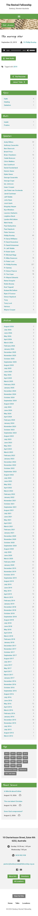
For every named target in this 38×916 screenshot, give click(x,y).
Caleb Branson (9, 158)
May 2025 (7, 375)
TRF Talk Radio (10, 773)
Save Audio (9, 58)
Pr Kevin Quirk (9, 252)
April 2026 (8, 339)
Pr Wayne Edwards (11, 277)
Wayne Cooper (9, 310)
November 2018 (10, 610)
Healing (7, 102)
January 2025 (9, 388)
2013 (13, 754)
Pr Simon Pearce (10, 271)
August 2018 (9, 620)
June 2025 (8, 372)
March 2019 (8, 597)
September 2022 (10, 472)
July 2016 (7, 697)
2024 (7, 766)
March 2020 (8, 559)
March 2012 (8, 736)
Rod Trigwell (9, 287)
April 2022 (8, 488)
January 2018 (9, 642)
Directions (25, 876)
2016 (7, 758)
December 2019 (10, 568)
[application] (19, 50)
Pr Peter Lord (9, 261)
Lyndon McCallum (11, 219)
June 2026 (8, 333)
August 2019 (9, 581)
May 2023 (7, 446)
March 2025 (8, 381)
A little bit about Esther (12, 791)
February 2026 (9, 346)
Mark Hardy (8, 223)
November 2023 (10, 426)
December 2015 (10, 720)
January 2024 (9, 423)
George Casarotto (11, 177)
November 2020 (10, 539)
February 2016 (9, 713)
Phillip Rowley (9, 235)
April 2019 (8, 594)
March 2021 (8, 526)
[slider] (32, 50)
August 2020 (9, 549)
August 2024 (9, 404)
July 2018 (7, 623)
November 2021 (10, 501)
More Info (12, 876)
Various (7, 306)
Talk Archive (8, 25)
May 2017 (7, 668)
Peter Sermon (9, 232)
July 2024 (7, 407)
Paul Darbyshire (10, 226)
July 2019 (7, 584)
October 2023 (9, 430)
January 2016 (9, 717)
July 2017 (7, 662)
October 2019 (9, 575)
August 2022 (9, 475)
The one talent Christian (13, 801)
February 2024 (9, 420)
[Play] (4, 50)
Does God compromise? (13, 811)
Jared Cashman (10, 194)
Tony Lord (8, 303)
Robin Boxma (9, 284)
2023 (25, 762)
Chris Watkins (9, 161)
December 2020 (10, 536)
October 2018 (9, 613)
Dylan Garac (8, 174)
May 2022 (7, 484)
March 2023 (8, 452)
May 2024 (7, 414)
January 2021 (9, 533)
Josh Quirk (8, 203)
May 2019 (7, 591)
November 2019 (10, 572)
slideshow (22, 769)
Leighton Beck (9, 216)
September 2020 (10, 546)
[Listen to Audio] (20, 795)
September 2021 (10, 507)
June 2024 (8, 410)
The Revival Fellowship (18, 4)
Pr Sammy (8, 268)
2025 (13, 766)
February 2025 (9, 384)
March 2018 (8, 636)
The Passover (20, 77)
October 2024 (9, 397)
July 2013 (7, 729)
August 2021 (9, 510)
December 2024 (10, 391)
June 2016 (8, 700)
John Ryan (8, 200)
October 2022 (9, 468)
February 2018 (9, 639)
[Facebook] (17, 870)
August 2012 (9, 733)
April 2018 (8, 633)
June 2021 (8, 517)
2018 (19, 758)
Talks (17, 903)
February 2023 (9, 455)
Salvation (7, 105)
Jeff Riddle (8, 197)
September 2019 (10, 578)
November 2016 (10, 684)
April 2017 (8, 671)
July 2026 (7, 330)
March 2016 (8, 710)
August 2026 (9, 326)
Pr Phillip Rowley (30, 42)
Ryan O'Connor (10, 294)
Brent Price (8, 152)
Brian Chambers (10, 155)
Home (10, 903)
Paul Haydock (9, 229)
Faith (6, 99)
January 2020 (9, 565)
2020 (7, 762)
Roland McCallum (10, 290)
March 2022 (8, 491)
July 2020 (7, 552)
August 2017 (9, 659)
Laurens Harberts (10, 213)
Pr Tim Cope (9, 274)
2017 (13, 758)
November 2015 (10, 723)
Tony (6, 300)
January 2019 (9, 604)
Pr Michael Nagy (10, 255)
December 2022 (10, 462)
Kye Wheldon (9, 210)
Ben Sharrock (9, 148)
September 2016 (10, 691)
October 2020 (9, 543)
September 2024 (10, 401)
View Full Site (19, 896)
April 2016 (8, 707)
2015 (25, 754)
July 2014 (7, 726)
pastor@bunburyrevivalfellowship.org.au (19, 864)
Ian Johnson (9, 184)
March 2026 (8, 343)
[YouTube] (21, 870)
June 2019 (8, 588)
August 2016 (9, 694)
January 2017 (9, 678)
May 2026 (7, 336)
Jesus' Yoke (18, 82)
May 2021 (7, 520)
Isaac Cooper (9, 187)
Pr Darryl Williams (10, 239)
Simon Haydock (10, 297)
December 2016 (10, 681)
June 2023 (8, 443)
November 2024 (10, 394)
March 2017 (8, 675)
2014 (19, 754)
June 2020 (8, 555)
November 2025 (10, 355)
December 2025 (10, 352)
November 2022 (10, 465)
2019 (15, 67)
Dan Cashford (9, 165)
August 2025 (9, 365)
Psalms (7, 125)
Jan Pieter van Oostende (13, 190)
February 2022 (9, 494)
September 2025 (10, 362)
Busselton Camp (11, 769)
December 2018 (10, 607)
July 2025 (7, 368)
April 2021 (8, 523)
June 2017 (8, 665)
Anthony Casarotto (11, 145)
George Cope (9, 181)
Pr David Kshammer (11, 245)
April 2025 (8, 378)
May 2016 (7, 704)
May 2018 (7, 630)
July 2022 (7, 478)
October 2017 (9, 652)
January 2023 (9, 459)
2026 (19, 766)
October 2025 (9, 359)
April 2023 (8, 449)
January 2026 (9, 349)
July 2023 (7, 439)
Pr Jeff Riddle (9, 248)
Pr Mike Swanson (10, 258)
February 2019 (9, 601)
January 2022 (9, 497)
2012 (7, 754)
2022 (19, 762)
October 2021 (9, 504)
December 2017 (10, 646)
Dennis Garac (9, 171)
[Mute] (28, 50)
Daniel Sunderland (11, 168)
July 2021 (7, 513)
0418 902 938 (21, 855)
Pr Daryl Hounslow (11, 242)
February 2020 (9, 562)
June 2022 (8, 481)
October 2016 (9, 688)
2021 (13, 762)
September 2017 (10, 655)
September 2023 (10, 433)
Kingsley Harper (10, 206)
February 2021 (9, 530)
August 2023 (9, 436)
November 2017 (10, 649)
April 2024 (8, 417)
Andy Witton (8, 142)
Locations (26, 903)
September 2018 (10, 617)
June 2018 (8, 626)
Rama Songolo (9, 281)
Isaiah (6, 122)
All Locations (19, 881)
